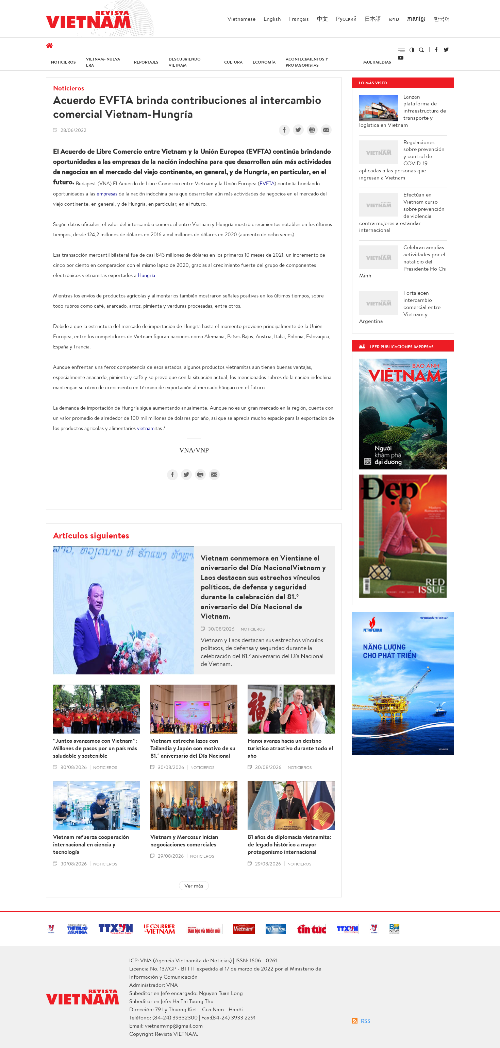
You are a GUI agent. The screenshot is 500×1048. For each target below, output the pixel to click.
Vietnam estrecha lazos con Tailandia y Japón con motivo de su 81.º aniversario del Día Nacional (192, 748)
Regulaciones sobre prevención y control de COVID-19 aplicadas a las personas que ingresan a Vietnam (402, 160)
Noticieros (63, 62)
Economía (264, 62)
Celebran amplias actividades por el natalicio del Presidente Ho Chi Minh (403, 261)
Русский (346, 18)
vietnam (145, 428)
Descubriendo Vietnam (185, 62)
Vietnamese (241, 18)
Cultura (233, 62)
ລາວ (394, 18)
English (272, 18)
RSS (365, 1021)
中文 (322, 18)
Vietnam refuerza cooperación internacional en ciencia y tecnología (91, 844)
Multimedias (377, 62)
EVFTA (267, 183)
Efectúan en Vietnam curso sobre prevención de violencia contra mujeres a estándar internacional (402, 212)
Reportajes (146, 62)
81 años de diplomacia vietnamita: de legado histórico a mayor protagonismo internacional (289, 844)
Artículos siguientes (91, 535)
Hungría (146, 275)
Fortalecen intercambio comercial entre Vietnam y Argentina (399, 307)
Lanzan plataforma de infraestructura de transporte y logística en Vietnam (402, 110)
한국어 (442, 18)
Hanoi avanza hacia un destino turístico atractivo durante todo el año (290, 748)
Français (299, 18)
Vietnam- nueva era (103, 62)
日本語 (373, 18)
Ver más (193, 885)
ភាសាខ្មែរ (416, 18)
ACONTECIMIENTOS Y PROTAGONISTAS (307, 62)
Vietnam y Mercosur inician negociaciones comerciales (184, 840)
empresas (107, 193)
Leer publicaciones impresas (402, 346)
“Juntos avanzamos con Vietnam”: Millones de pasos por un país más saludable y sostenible (95, 748)
